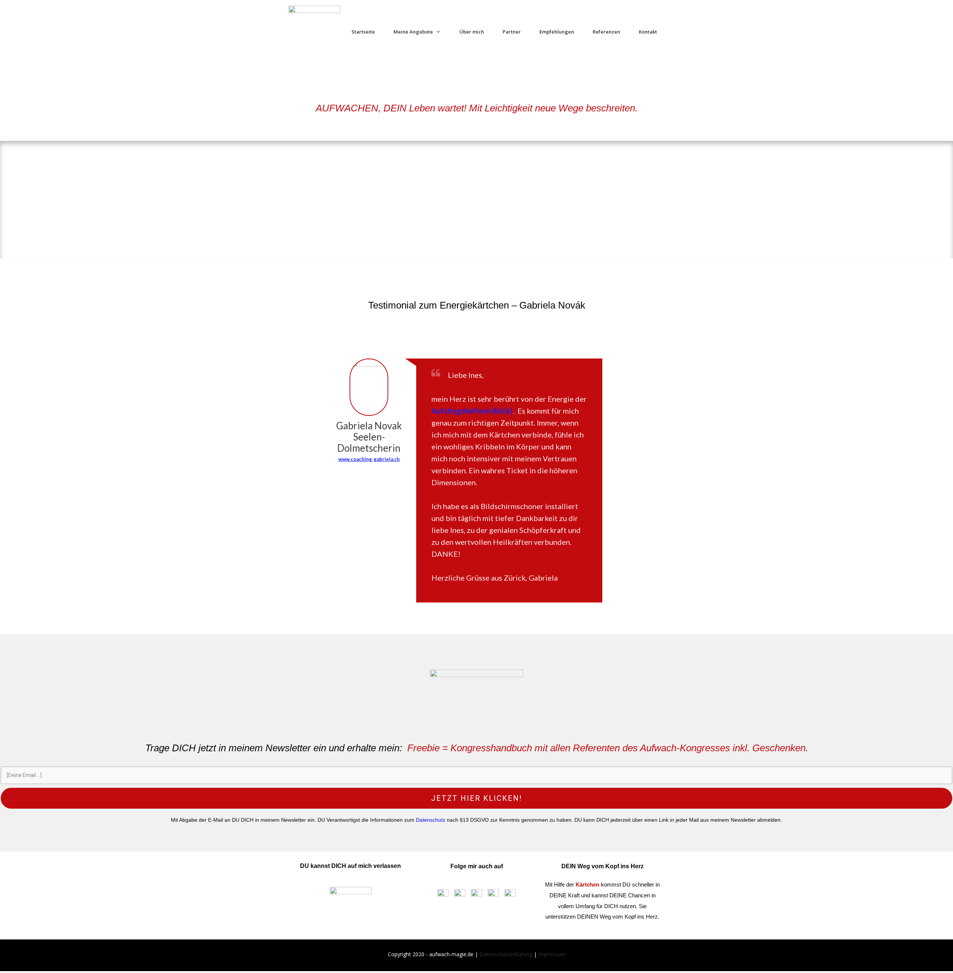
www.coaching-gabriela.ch (369, 459)
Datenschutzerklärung (505, 954)
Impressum (551, 954)
